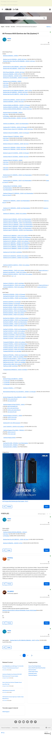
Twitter (27, 720)
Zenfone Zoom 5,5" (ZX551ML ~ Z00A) (12, 175)
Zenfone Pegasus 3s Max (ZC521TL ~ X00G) (14, 404)
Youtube (23, 720)
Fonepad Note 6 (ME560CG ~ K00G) (12, 369)
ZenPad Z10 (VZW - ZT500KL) (10, 443)
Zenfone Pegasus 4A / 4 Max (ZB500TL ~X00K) (14, 397)
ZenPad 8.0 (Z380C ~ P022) (10, 325)
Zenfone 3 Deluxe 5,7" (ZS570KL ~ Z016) (13, 136)
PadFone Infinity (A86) (8, 364)
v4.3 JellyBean (20, 356)
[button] (4, 506)
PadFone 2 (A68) (7, 366)
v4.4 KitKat (19, 252)
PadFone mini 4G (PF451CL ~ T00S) (12, 358)
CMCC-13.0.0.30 (12, 417)
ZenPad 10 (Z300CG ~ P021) (10, 312)
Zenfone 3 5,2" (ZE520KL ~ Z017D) (11, 149)
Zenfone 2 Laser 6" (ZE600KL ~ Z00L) (12, 221)
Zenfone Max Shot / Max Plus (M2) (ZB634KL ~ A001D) (16, 61)
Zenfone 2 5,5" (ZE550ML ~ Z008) (11, 208)
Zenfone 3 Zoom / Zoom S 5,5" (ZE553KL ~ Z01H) (15, 129)
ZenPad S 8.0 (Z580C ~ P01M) (10, 320)
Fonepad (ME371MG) (8, 351)
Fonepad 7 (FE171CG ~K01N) (10, 347)
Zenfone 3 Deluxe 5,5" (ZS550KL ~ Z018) (13, 143)
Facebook (15, 720)
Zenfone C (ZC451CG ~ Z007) (10, 283)
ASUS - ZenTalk (11, 9)
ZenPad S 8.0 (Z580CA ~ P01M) (11, 318)
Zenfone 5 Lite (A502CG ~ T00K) (11, 272)
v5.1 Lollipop (25, 244)
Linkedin (31, 720)
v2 (8, 266)
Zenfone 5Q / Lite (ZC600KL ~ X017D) (12, 77)
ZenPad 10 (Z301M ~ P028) (9, 307)
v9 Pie (23, 68)
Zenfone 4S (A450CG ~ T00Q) (10, 285)
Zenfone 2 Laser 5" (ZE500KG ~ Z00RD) (13, 230)
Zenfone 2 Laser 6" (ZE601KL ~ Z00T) (12, 219)
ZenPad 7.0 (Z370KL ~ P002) (10, 329)
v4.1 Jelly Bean (17, 351)
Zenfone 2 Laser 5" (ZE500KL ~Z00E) (12, 228)
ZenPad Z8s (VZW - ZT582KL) (10, 445)
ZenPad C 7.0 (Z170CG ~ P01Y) (10, 336)
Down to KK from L (43, 270)
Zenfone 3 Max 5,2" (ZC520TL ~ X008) (12, 160)
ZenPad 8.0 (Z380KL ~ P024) (10, 323)
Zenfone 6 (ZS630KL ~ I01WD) (10, 55)
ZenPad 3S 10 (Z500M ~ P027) (10, 296)
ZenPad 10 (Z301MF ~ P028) (10, 305)
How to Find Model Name (34, 666)
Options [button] (48, 26)
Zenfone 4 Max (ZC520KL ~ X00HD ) (12, 118)
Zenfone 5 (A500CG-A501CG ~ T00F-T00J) (14, 274)
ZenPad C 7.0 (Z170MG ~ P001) (11, 334)
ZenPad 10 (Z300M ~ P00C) (10, 309)
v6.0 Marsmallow (27, 237)
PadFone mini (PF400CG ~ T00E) (11, 360)
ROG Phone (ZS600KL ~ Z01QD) (11, 72)
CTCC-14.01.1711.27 (12, 399)
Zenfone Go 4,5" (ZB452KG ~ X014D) (12, 248)
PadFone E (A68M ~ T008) (9, 356)
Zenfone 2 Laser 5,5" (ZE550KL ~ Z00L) (13, 224)
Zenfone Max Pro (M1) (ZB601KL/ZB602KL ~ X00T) (15, 90)
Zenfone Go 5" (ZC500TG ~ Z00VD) (12, 255)
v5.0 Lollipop (23, 213)
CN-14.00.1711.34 (12, 412)
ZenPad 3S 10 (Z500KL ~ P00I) (10, 294)
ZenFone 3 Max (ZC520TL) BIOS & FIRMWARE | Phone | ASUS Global (19, 610)
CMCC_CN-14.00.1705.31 (14, 410)
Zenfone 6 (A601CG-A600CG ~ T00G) (12, 265)
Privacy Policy (15, 727)
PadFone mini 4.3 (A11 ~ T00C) (10, 362)
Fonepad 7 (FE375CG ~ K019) (10, 345)
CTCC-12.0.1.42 (11, 434)
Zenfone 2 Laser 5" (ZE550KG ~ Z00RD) (13, 226)
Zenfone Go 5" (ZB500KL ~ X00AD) (12, 243)
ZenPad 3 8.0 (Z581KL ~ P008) (10, 298)
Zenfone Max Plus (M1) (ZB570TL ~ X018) (13, 94)
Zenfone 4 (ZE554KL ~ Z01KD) (10, 101)
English (2, 26)
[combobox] (32, 18)
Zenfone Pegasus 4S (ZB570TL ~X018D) (12, 378)
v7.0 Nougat (24, 127)
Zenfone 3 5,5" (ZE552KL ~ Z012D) (11, 147)
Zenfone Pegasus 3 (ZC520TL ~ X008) (12, 415)
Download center (32, 673)
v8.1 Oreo (24, 59)
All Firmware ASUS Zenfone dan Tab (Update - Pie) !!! (15, 501)
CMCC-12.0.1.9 (11, 432)
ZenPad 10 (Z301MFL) (8, 301)
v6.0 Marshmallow (24, 123)
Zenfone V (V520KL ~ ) (8, 388)
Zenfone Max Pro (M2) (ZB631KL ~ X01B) (13, 66)
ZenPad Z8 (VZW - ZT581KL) (10, 446)
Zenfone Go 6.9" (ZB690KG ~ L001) (12, 235)
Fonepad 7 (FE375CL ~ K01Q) (10, 344)
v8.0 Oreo (5, 83)
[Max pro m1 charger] (50, 514)
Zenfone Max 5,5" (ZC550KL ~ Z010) (12, 186)
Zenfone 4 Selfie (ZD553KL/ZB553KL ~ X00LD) (14, 109)
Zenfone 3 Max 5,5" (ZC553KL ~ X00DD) (13, 156)
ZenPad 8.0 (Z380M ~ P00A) (10, 322)
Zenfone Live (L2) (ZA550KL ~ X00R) (12, 59)
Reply (46, 506)
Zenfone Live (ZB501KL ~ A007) (11, 123)
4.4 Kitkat (24, 369)
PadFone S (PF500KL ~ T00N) (10, 355)
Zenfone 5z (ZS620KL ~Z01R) (10, 74)
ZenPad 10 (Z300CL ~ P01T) (10, 311)
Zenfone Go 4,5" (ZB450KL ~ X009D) (12, 246)
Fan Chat (13, 26)
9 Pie (24, 66)
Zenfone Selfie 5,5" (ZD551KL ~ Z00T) (12, 180)
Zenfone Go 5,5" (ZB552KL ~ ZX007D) (12, 237)
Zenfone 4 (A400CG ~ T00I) (10, 287)
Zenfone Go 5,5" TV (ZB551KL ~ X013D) (12, 239)
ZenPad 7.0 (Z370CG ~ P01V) (10, 331)
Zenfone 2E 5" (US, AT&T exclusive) (11, 423)
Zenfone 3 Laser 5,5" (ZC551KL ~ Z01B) (12, 153)
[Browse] (3, 9)
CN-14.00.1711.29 (12, 401)
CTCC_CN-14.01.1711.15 (12, 408)
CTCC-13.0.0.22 (12, 419)
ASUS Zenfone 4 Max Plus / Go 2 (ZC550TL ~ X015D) (16, 391)
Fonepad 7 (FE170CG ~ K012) (10, 349)
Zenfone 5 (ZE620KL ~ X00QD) (10, 76)
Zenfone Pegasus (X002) (9, 437)
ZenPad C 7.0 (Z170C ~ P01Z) (10, 338)
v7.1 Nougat (25, 77)
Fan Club (8, 26)
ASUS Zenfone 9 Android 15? (8, 690)
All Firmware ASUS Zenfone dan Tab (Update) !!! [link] (26, 26)
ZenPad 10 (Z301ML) (8, 303)
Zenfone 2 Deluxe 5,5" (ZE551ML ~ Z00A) (13, 193)
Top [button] (3, 732)
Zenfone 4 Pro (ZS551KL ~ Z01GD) (11, 99)
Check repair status (33, 671)
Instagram (19, 720)
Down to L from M (7, 195)
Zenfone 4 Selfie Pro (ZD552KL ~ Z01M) (13, 107)
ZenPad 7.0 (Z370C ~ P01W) (10, 333)
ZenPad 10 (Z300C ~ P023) (10, 314)
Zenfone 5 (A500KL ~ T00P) (10, 270)
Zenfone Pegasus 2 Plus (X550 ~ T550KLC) (13, 430)
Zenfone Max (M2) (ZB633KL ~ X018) (12, 68)
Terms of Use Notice (5, 727)
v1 (10, 266)
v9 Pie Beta (6, 116)
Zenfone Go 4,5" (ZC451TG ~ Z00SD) (12, 257)
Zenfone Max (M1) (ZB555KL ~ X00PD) (12, 92)
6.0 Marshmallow (7, 188)
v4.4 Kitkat (21, 283)
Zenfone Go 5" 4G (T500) (9, 252)
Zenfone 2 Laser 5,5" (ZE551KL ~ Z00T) (12, 222)
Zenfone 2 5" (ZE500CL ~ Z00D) (11, 213)
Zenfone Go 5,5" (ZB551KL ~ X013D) (12, 241)
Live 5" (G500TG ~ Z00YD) (10, 426)
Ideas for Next (6, 677)
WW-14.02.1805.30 (12, 406)
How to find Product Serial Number (36, 668)
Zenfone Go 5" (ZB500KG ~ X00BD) (12, 244)
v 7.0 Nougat (6, 380)
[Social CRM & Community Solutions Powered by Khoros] (48, 733)
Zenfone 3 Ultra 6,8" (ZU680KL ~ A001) (12, 132)
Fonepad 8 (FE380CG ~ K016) (10, 342)
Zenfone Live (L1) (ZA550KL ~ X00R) (12, 81)
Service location (32, 669)
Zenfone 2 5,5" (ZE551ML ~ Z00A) (11, 200)
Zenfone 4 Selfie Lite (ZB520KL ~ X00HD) (13, 105)
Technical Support (32, 675)
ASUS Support (5, 711)
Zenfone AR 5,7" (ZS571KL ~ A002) (11, 127)
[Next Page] (32, 655)
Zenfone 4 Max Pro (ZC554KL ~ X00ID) (12, 112)
